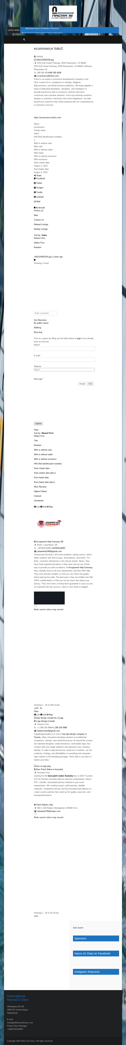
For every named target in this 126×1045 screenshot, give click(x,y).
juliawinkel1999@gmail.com (49, 551)
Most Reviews (40, 487)
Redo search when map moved (48, 609)
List (38, 507)
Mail (38, 201)
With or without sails (43, 450)
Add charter (78, 928)
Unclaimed (38, 500)
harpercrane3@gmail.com (48, 731)
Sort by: (40, 235)
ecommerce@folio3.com (48, 76)
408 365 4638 (55, 73)
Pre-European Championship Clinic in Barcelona (42, 33)
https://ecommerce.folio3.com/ (47, 117)
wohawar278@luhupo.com (48, 811)
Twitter (39, 183)
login (79, 338)
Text (90, 383)
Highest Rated (40, 491)
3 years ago (57, 257)
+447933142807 (58, 548)
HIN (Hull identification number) (48, 464)
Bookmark (40, 208)
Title (36, 440)
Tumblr (39, 192)
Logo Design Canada (45, 721)
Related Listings (41, 224)
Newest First (39, 238)
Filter (36, 430)
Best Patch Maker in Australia (49, 769)
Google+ (40, 188)
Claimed (37, 496)
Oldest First (39, 243)
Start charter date (41, 468)
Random (37, 247)
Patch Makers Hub (44, 805)
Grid (44, 507)
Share (38, 175)
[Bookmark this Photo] (34, 260)
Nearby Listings (41, 229)
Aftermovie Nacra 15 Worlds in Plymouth (42, 28)
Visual (82, 383)
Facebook (40, 178)
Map (36, 215)
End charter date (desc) (44, 482)
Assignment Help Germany (80, 567)
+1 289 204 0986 (59, 727)
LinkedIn (40, 197)
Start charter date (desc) (45, 473)
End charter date (41, 477)
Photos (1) (38, 210)
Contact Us (39, 220)
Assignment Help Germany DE (49, 541)
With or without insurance (45, 459)
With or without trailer (43, 454)
